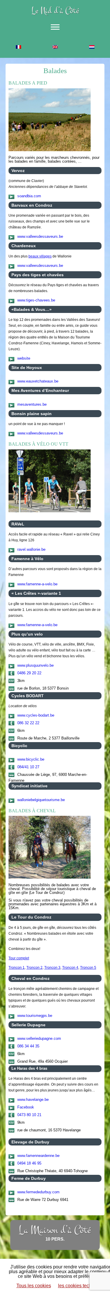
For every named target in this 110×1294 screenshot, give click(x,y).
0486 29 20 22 (29, 673)
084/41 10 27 (28, 767)
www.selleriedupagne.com (39, 1038)
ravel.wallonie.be (31, 549)
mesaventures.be (32, 404)
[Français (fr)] (18, 47)
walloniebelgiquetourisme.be (41, 800)
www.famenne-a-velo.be (37, 584)
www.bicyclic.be (30, 759)
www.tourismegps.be (34, 1015)
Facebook (25, 1107)
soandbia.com (29, 196)
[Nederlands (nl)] (91, 47)
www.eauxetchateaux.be (37, 381)
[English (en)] (55, 47)
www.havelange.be (33, 1099)
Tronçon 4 (70, 968)
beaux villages (40, 256)
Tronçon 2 (34, 968)
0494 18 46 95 (29, 1163)
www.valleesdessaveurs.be (40, 236)
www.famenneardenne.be (38, 1155)
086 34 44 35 (28, 1046)
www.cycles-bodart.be (35, 715)
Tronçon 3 (52, 968)
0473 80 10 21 (29, 1115)
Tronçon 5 (88, 968)
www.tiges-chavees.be (36, 300)
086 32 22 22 (28, 723)
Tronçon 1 (17, 968)
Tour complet (19, 958)
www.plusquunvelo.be (35, 665)
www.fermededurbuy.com (38, 1192)
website (23, 358)
